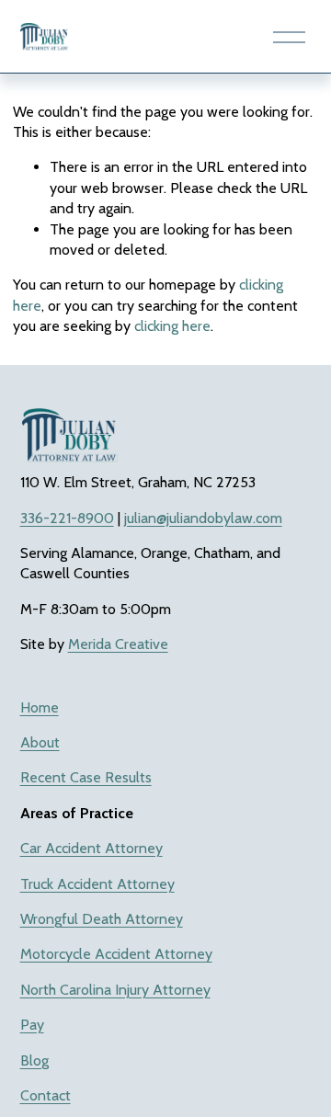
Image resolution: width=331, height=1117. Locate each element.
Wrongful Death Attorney (101, 919)
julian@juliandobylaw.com (203, 518)
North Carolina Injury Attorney (115, 989)
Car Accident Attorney (91, 848)
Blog (34, 1060)
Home (39, 707)
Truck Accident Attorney (97, 884)
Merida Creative (118, 644)
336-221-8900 (67, 518)
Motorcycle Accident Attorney (116, 954)
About (40, 742)
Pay (32, 1024)
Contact (45, 1095)
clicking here (172, 326)
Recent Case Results (86, 777)
